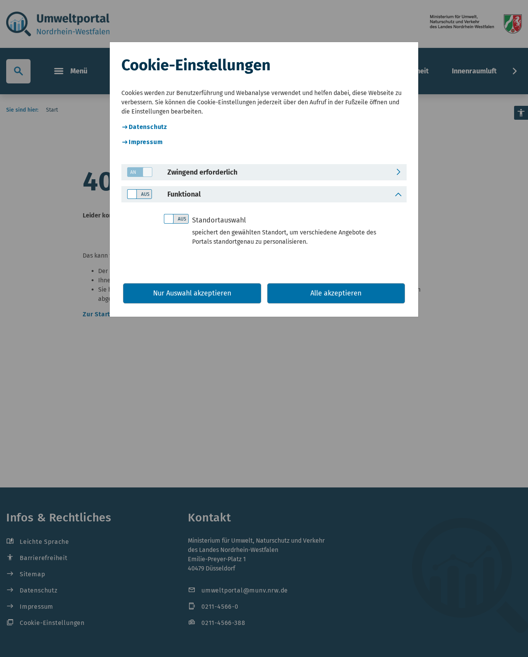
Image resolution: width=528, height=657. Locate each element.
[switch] (136, 172)
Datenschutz (148, 127)
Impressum (145, 142)
